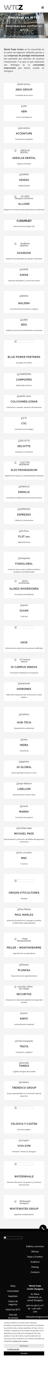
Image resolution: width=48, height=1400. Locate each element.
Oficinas (35, 1251)
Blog (13, 1286)
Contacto (35, 1272)
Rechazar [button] (24, 1346)
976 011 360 (32, 1305)
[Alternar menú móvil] (42, 7)
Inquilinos (13, 1296)
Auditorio (35, 1262)
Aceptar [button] (24, 1353)
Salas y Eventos (35, 1257)
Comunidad (13, 1291)
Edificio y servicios (35, 1246)
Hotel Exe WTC (13, 1309)
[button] (43, 1228)
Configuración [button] (13, 1349)
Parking (35, 1267)
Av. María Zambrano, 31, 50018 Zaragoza (35, 1297)
